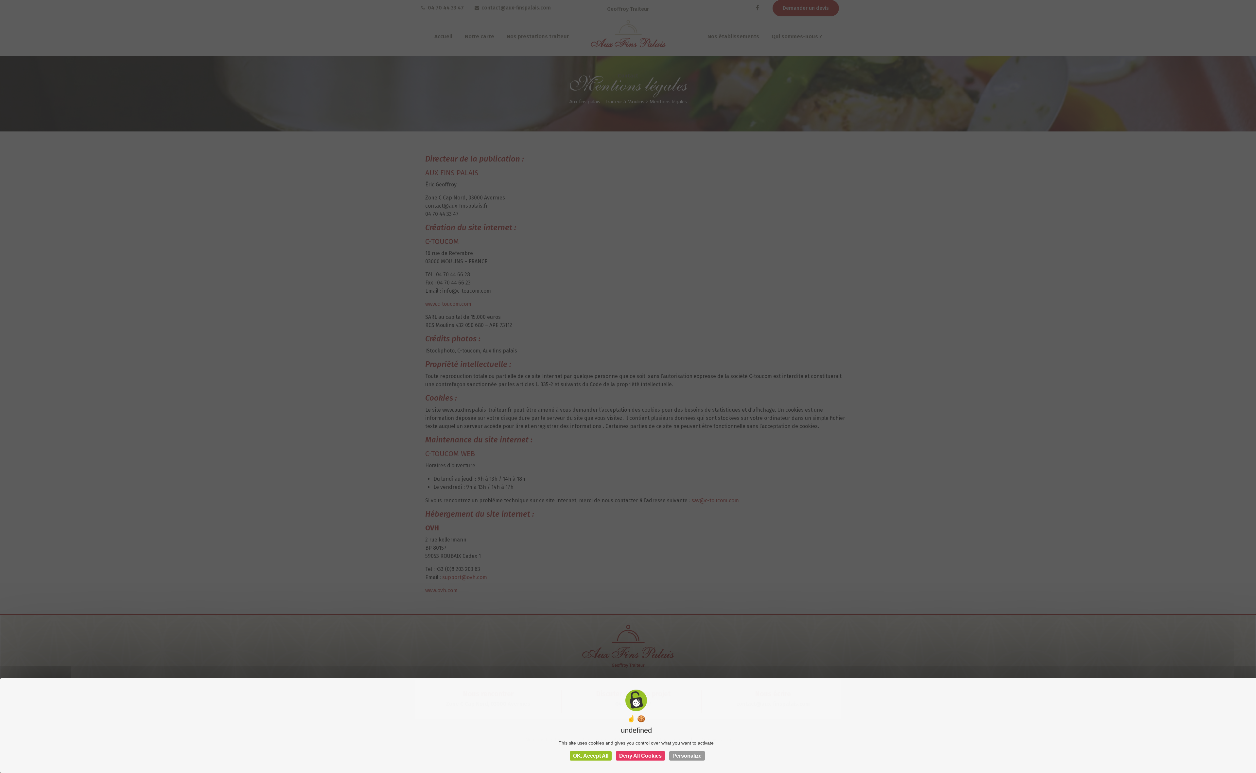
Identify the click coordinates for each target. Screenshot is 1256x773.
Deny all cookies (640, 756)
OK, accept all (590, 756)
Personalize (687, 756)
